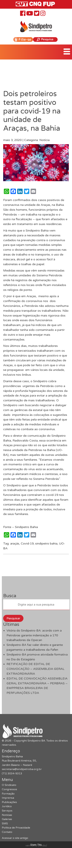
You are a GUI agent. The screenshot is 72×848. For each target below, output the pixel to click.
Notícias (7, 815)
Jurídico (7, 806)
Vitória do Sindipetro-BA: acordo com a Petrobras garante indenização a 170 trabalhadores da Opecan (34, 635)
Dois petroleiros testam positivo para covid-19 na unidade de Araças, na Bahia (32, 111)
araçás (14, 543)
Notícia (44, 140)
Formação (8, 793)
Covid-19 (27, 543)
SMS (5, 823)
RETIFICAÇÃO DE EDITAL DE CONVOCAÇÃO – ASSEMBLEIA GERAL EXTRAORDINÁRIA (35, 669)
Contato (7, 832)
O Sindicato (9, 785)
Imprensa (8, 798)
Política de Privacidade (16, 827)
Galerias (7, 819)
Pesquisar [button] (13, 618)
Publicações (9, 802)
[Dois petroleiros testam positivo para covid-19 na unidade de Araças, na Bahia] (36, 179)
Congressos (9, 789)
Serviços (7, 810)
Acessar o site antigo (15, 838)
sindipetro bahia (46, 543)
